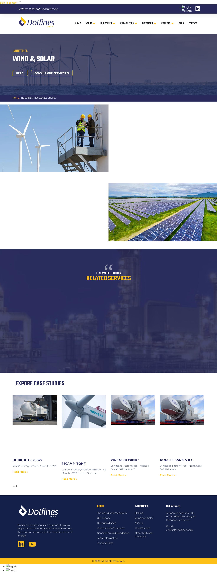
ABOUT (100, 506)
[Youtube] (32, 544)
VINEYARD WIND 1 (125, 459)
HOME (16, 98)
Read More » (20, 471)
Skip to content (9, 2)
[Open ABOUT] (94, 23)
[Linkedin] (21, 544)
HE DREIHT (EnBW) (27, 460)
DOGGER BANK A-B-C (176, 459)
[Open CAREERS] (172, 23)
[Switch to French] (187, 10)
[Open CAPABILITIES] (135, 23)
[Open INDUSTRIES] (114, 23)
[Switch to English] (187, 7)
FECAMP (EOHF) (74, 463)
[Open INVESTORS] (155, 23)
